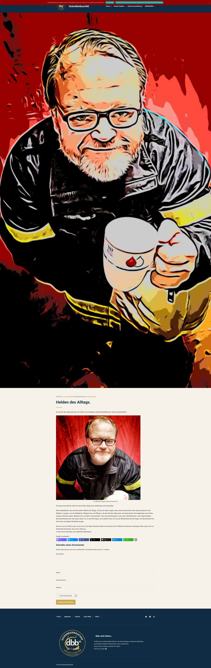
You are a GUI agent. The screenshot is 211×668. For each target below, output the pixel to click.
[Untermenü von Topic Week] (92, 616)
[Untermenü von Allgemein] (72, 616)
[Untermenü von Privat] (61, 616)
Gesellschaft (92, 396)
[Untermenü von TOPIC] (100, 616)
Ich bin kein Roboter (66, 595)
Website (58, 587)
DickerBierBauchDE (79, 6)
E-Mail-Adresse (61, 580)
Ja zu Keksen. (109, 2)
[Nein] (209, 2)
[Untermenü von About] (111, 6)
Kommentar (60, 554)
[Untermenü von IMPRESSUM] (154, 6)
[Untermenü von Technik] (81, 616)
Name (58, 572)
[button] (61, 539)
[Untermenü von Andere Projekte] (125, 6)
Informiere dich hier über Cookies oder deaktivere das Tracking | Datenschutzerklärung (139, 2)
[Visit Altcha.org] (76, 596)
